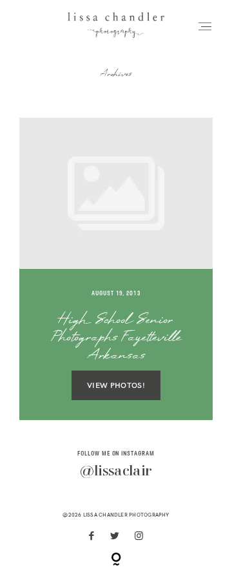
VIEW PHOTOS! (116, 386)
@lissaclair (115, 472)
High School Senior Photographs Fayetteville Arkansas (116, 338)
